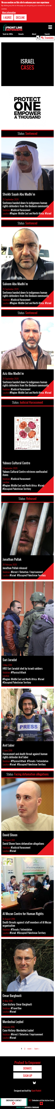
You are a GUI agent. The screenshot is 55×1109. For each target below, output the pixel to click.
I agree (7, 17)
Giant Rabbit (36, 1090)
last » (36, 1048)
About (34, 34)
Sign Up (27, 1076)
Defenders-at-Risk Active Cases (41, 1100)
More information (9, 12)
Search (47, 34)
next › (29, 1048)
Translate (49, 37)
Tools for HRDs (8, 34)
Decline (20, 17)
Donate (21, 34)
